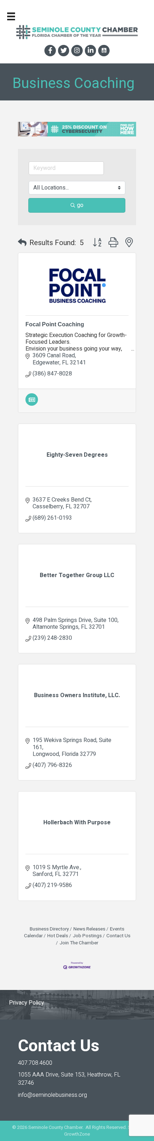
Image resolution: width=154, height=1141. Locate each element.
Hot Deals (57, 935)
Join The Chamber (78, 942)
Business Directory (49, 929)
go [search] (80, 205)
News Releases (89, 929)
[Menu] (11, 16)
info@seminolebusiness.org (52, 1095)
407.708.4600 (35, 1063)
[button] (22, 243)
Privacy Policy (26, 1003)
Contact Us (118, 935)
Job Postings (87, 935)
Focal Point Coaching (54, 324)
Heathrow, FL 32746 (69, 1078)
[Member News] (31, 404)
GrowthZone (77, 1134)
